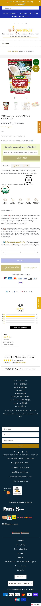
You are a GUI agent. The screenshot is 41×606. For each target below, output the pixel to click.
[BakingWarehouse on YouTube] (18, 23)
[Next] (26, 97)
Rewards (20, 553)
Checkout (25, 16)
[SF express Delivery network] (4, 519)
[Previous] (15, 97)
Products (16, 51)
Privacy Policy (20, 545)
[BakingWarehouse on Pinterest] (22, 23)
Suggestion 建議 (20, 393)
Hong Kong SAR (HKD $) (19, 583)
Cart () (17, 16)
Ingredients (16, 166)
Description (6, 166)
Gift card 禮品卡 (20, 406)
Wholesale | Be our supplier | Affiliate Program (20, 562)
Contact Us (20, 570)
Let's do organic (6, 127)
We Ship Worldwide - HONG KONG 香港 (17, 13)
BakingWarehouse (17, 589)
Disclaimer (20, 540)
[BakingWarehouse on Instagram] (26, 23)
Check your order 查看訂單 (20, 397)
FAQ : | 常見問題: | (20, 384)
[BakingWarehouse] (20, 32)
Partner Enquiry (20, 566)
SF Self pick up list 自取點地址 (20, 400)
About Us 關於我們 (20, 387)
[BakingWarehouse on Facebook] (14, 23)
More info (25, 166)
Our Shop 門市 (20, 390)
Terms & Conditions (20, 549)
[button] (36, 604)
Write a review (21, 362)
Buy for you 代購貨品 (20, 403)
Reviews (20, 557)
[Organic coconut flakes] (20, 76)
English (19, 577)
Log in (35, 13)
